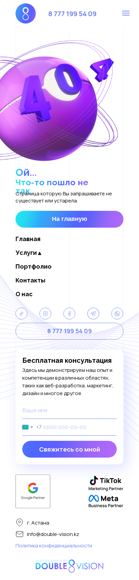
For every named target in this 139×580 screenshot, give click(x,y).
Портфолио (34, 266)
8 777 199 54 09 (72, 13)
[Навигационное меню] (126, 13)
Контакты (31, 280)
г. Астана (38, 522)
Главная (28, 238)
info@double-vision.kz (53, 534)
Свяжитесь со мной (69, 449)
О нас (24, 294)
